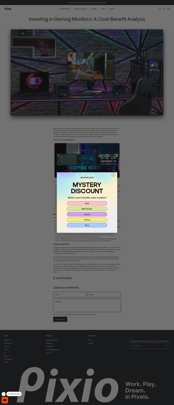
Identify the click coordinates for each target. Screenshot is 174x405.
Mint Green (87, 208)
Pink (87, 203)
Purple (87, 214)
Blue (87, 225)
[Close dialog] (113, 174)
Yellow (87, 220)
